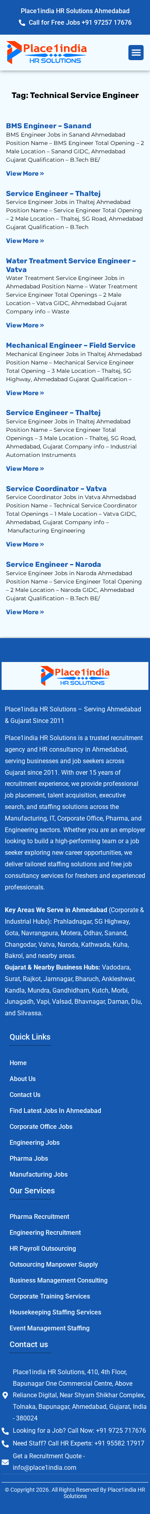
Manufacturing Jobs (39, 1174)
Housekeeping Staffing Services (55, 1312)
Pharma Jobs (29, 1158)
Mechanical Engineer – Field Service (71, 345)
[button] (136, 52)
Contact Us (25, 1095)
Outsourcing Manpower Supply (54, 1264)
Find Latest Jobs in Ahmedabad (55, 1110)
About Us (23, 1079)
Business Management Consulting (59, 1280)
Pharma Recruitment (39, 1216)
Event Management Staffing (50, 1328)
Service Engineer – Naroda (53, 564)
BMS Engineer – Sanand (48, 125)
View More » (25, 173)
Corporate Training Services (50, 1296)
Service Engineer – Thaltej (53, 193)
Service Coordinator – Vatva (56, 488)
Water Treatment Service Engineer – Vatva (71, 265)
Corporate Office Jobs (41, 1126)
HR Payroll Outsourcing (43, 1248)
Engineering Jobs (35, 1142)
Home (18, 1063)
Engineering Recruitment (45, 1232)
